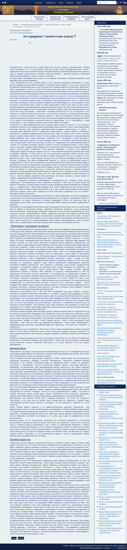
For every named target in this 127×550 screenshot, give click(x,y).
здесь (108, 172)
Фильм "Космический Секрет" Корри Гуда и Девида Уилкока (110, 297)
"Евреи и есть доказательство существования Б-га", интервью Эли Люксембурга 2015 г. (110, 371)
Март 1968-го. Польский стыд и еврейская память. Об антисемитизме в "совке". (108, 358)
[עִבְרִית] (125, 2)
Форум (79, 2)
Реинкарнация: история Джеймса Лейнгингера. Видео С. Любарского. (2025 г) (110, 322)
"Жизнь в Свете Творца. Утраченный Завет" (109, 85)
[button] (39, 18)
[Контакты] (5, 2)
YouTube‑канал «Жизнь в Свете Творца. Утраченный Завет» (108, 59)
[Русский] (121, 2)
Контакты (70, 2)
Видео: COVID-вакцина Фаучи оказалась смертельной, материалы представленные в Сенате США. (110, 223)
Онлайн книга (50, 2)
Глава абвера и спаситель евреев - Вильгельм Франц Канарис (110, 365)
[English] (118, 2)
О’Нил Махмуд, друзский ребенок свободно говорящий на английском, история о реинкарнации (109, 331)
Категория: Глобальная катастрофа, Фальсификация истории (110, 381)
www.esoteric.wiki (105, 49)
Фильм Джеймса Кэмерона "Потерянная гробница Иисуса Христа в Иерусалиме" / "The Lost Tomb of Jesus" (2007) (109, 243)
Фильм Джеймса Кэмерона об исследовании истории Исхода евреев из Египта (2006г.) (108, 347)
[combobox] (106, 2)
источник (113, 548)
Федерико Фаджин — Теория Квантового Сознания (107, 278)
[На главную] (3, 2)
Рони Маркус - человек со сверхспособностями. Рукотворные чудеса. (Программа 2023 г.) (110, 309)
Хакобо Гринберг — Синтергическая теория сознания (110, 257)
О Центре (38, 2)
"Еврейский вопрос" (25, 33)
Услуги (61, 2)
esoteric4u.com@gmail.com (108, 203)
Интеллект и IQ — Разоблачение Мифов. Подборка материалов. (109, 283)
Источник (13, 39)
